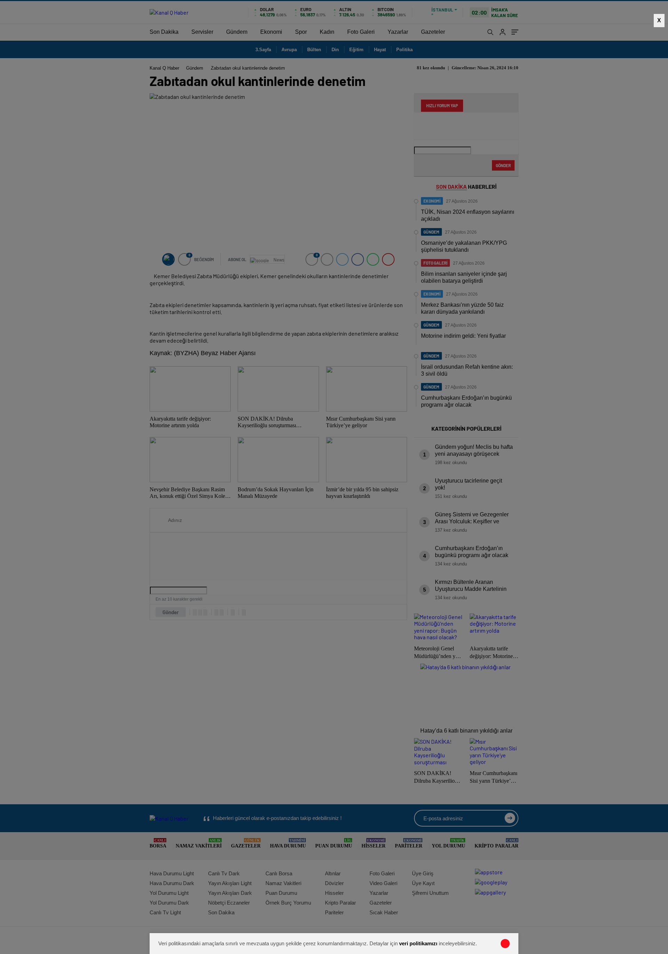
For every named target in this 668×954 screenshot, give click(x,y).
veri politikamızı (418, 943)
